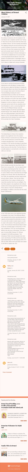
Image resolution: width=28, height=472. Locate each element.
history (13, 249)
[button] (26, 13)
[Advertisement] (14, 384)
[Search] (26, 3)
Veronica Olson (17, 469)
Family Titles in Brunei (9, 446)
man (8, 362)
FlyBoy (9, 266)
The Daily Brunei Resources (14, 3)
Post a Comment (7, 372)
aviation (7, 249)
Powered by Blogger (15, 466)
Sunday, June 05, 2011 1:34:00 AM (16, 358)
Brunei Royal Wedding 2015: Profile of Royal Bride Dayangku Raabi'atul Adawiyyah (12, 405)
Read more (24, 421)
